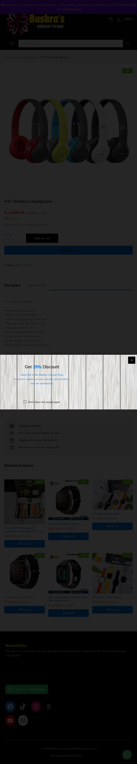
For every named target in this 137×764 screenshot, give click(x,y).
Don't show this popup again (44, 401)
